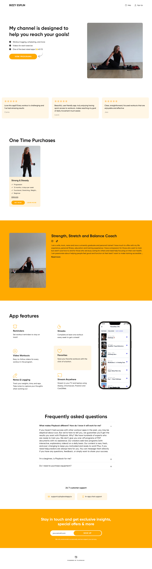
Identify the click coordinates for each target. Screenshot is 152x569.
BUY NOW (18, 202)
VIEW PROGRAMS (23, 56)
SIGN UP (87, 533)
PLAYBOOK (81, 560)
